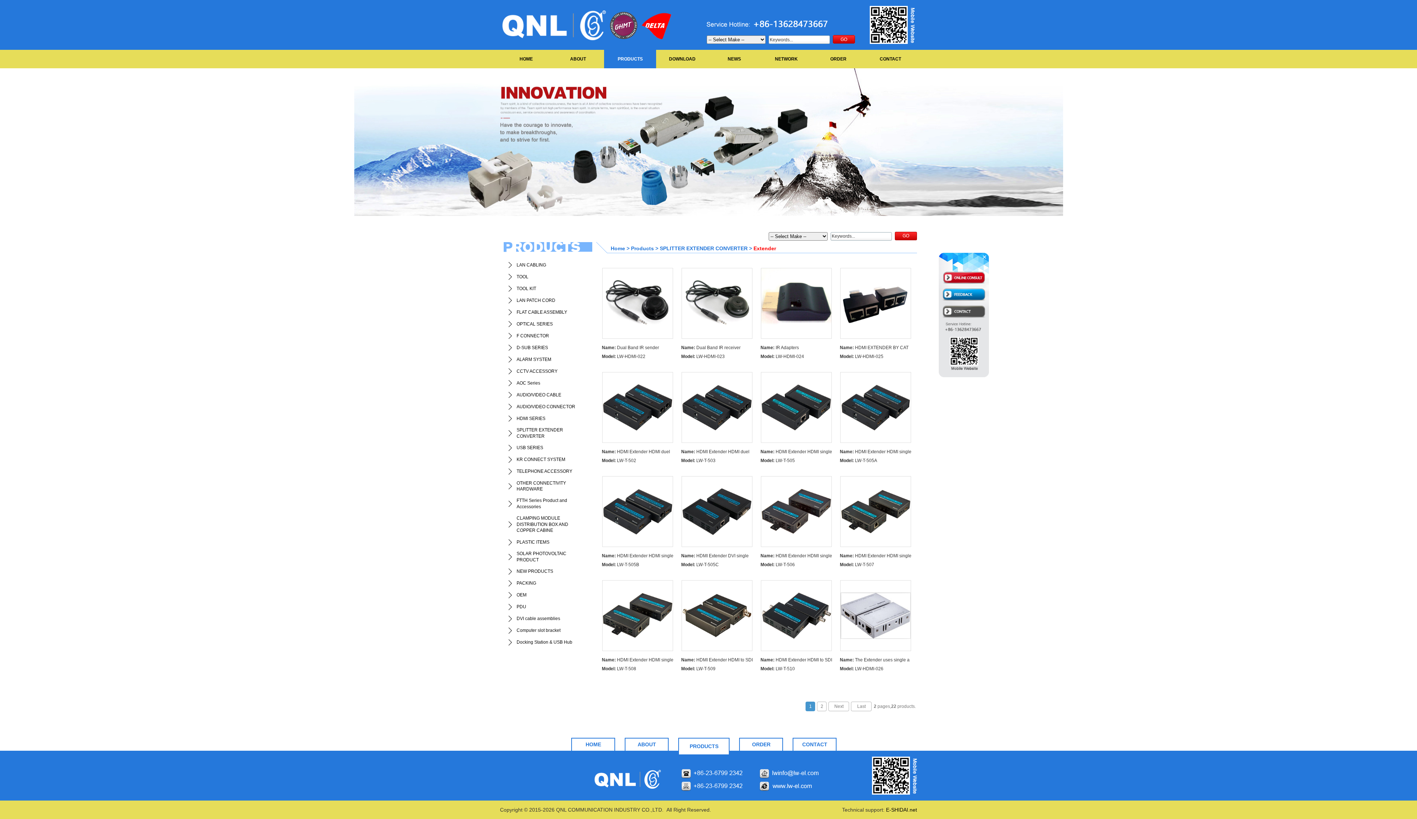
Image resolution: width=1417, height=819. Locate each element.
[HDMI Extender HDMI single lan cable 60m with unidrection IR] (876, 407)
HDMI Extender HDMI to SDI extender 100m (717, 660)
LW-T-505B (620, 564)
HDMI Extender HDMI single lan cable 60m (796, 452)
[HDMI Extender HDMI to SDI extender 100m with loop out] (796, 616)
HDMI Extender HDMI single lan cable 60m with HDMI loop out (637, 556)
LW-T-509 (698, 668)
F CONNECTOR (533, 335)
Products (642, 248)
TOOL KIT (526, 288)
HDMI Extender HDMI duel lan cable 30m (636, 452)
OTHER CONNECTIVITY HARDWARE (541, 486)
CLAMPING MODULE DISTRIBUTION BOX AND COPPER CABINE (542, 524)
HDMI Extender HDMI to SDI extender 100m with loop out (796, 660)
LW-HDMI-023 (703, 356)
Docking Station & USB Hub (544, 642)
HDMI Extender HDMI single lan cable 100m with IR (796, 556)
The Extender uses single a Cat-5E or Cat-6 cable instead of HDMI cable (875, 660)
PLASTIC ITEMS (533, 542)
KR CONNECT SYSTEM (541, 459)
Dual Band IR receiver (711, 347)
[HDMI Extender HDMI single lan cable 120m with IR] (876, 511)
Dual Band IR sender (630, 347)
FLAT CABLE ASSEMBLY (542, 312)
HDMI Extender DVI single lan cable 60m (715, 556)
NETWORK (786, 59)
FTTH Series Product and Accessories (542, 503)
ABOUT (578, 59)
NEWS (734, 59)
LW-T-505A (858, 460)
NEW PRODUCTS (535, 571)
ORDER (838, 59)
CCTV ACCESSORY (537, 371)
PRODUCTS (630, 59)
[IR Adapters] (796, 303)
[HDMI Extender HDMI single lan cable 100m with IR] (796, 511)
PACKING (526, 583)
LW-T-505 (778, 460)
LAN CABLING (531, 265)
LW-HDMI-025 (861, 356)
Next (839, 706)
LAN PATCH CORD (536, 300)
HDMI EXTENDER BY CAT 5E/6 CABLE (874, 348)
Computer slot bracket (539, 630)
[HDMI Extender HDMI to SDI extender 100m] (717, 616)
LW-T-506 (778, 564)
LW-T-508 (619, 668)
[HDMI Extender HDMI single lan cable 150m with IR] (638, 616)
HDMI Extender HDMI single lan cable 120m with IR (875, 556)
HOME (526, 59)
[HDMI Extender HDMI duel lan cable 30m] (638, 407)
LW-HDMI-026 (861, 668)
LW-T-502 (619, 460)
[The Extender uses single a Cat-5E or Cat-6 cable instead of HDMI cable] (876, 616)
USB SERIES (530, 447)
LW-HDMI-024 (782, 356)
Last (861, 706)
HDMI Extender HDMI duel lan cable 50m (715, 452)
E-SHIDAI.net (901, 810)
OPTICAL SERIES (535, 324)
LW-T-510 (778, 668)
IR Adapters (780, 347)
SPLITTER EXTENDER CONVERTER (540, 433)
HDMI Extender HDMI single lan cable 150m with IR (637, 660)
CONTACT (890, 59)
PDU (521, 606)
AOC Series (528, 383)
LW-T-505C (700, 564)
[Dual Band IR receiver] (717, 303)
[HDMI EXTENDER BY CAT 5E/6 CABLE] (876, 303)
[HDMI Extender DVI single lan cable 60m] (717, 511)
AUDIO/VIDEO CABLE (539, 395)
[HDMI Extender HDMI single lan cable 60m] (796, 407)
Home (618, 248)
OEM (522, 595)
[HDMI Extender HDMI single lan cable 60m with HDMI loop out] (638, 511)
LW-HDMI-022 (623, 356)
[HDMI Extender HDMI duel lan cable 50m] (717, 407)
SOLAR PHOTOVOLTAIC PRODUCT (541, 556)
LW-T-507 (857, 564)
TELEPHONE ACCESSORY (544, 471)
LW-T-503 (698, 460)
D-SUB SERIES (532, 347)
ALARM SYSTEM (534, 359)
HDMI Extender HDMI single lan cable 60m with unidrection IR (875, 452)
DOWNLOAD (682, 59)
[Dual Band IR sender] (638, 303)
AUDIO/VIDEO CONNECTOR (546, 406)
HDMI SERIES (531, 418)
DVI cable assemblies (538, 618)
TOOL (522, 276)
